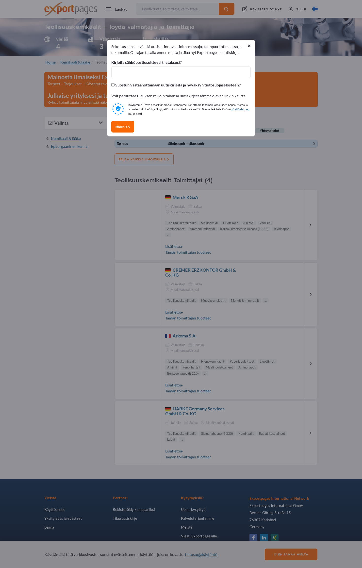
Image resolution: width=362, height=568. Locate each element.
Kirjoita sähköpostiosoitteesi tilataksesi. (145, 62)
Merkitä (122, 126)
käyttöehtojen (240, 109)
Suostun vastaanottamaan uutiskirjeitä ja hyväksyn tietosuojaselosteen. (177, 85)
